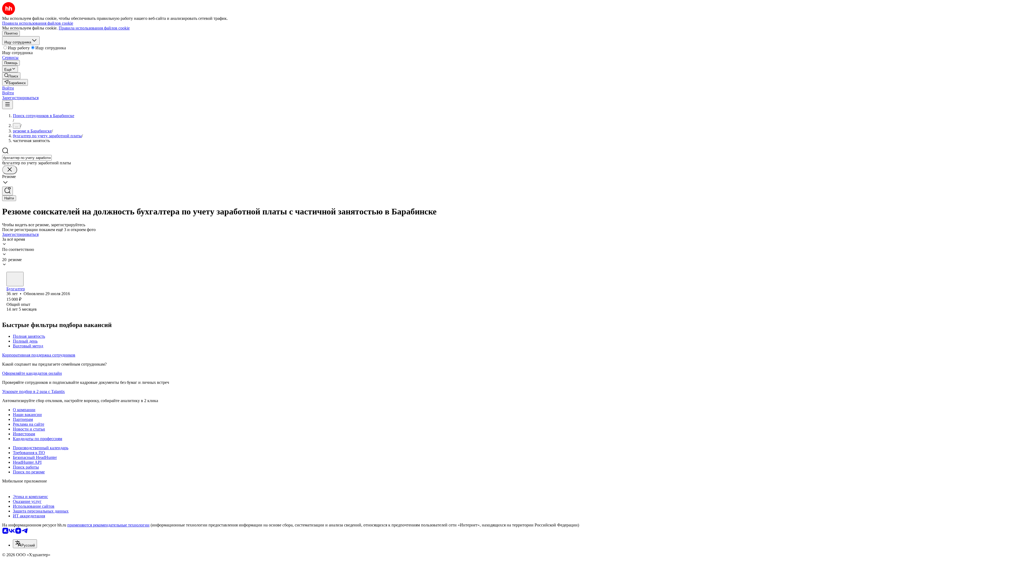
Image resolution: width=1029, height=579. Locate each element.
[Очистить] (9, 169)
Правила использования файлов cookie (94, 28)
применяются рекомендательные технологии (108, 525)
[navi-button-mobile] (7, 104)
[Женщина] (15, 279)
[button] (8, 88)
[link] (11, 75)
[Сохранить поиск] (7, 191)
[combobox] (27, 158)
